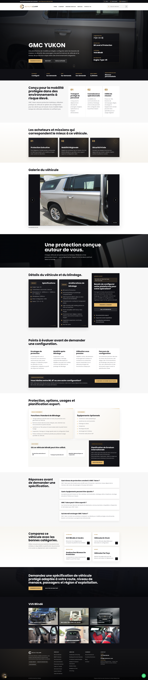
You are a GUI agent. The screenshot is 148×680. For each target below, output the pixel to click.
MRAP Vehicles (57, 657)
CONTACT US (87, 6)
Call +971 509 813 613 (105, 309)
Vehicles (56, 652)
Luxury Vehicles (58, 671)
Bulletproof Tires (73, 668)
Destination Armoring (74, 654)
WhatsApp (48, 61)
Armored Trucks (58, 669)
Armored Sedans (58, 661)
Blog (86, 659)
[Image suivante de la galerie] (116, 200)
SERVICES (79, 6)
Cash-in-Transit (58, 666)
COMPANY (61, 6)
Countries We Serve (90, 657)
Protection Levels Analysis (75, 659)
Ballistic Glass (72, 666)
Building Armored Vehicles (76, 657)
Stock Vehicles (57, 654)
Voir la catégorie (60, 61)
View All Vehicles (58, 673)
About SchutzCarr (89, 654)
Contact (87, 661)
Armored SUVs (57, 659)
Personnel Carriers (58, 664)
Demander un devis (35, 61)
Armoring (71, 670)
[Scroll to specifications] (74, 65)
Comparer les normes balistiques (106, 381)
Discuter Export (97, 462)
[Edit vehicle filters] (126, 6)
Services (71, 652)
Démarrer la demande (106, 305)
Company (87, 652)
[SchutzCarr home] (29, 6)
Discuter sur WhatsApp (51, 588)
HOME (55, 6)
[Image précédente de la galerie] (32, 200)
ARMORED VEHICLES (71, 6)
